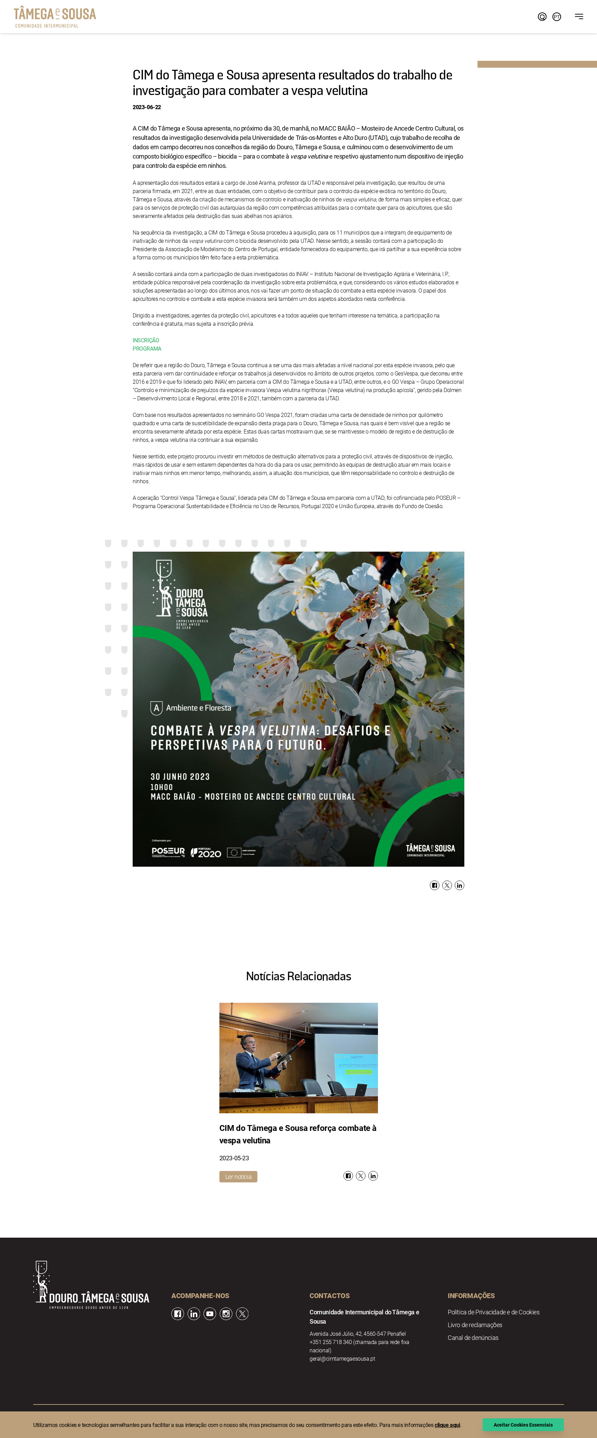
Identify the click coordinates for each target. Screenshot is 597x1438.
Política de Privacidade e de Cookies (494, 1312)
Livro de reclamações (475, 1325)
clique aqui (447, 1424)
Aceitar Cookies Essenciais (523, 1424)
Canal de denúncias (473, 1337)
